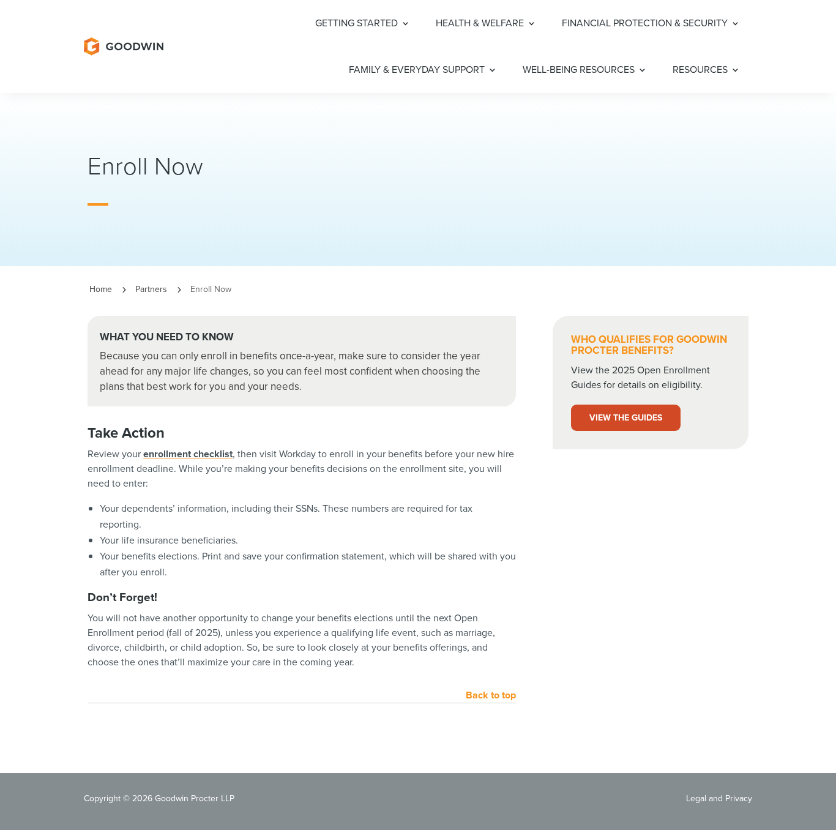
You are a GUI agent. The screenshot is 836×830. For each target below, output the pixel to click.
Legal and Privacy (719, 798)
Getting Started (356, 23)
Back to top (491, 695)
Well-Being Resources (579, 69)
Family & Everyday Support (417, 69)
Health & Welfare (480, 23)
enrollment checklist (188, 454)
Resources (700, 69)
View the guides (625, 417)
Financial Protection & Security (645, 23)
